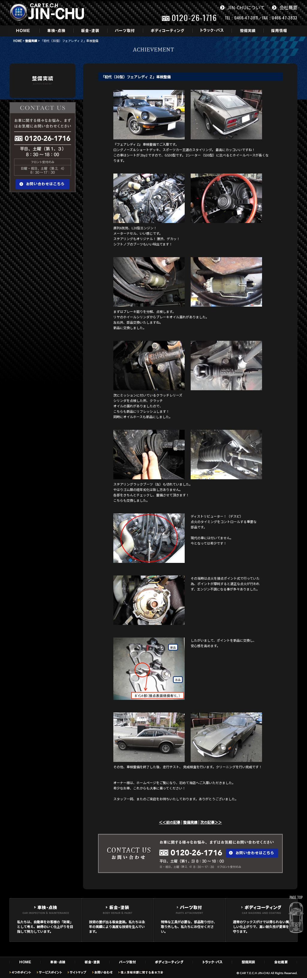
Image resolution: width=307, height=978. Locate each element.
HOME (17, 40)
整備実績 (31, 40)
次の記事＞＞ (211, 822)
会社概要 (288, 7)
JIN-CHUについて (246, 7)
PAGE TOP (296, 897)
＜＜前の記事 (169, 822)
